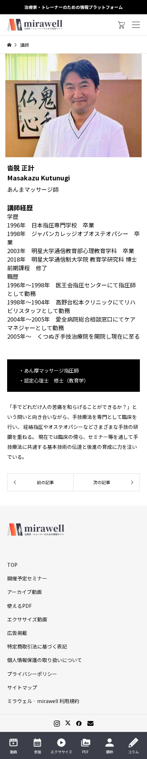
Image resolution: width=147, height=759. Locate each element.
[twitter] (67, 722)
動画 (13, 751)
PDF (85, 751)
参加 (37, 751)
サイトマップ (22, 687)
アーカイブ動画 (24, 591)
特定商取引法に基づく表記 (37, 646)
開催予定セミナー (27, 578)
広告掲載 (17, 632)
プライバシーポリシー (32, 673)
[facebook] (79, 723)
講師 (109, 751)
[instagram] (57, 723)
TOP (12, 564)
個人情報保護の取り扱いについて (44, 659)
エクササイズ (61, 751)
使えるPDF (19, 605)
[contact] (90, 723)
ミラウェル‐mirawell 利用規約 (43, 700)
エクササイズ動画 (27, 619)
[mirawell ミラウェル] (35, 25)
